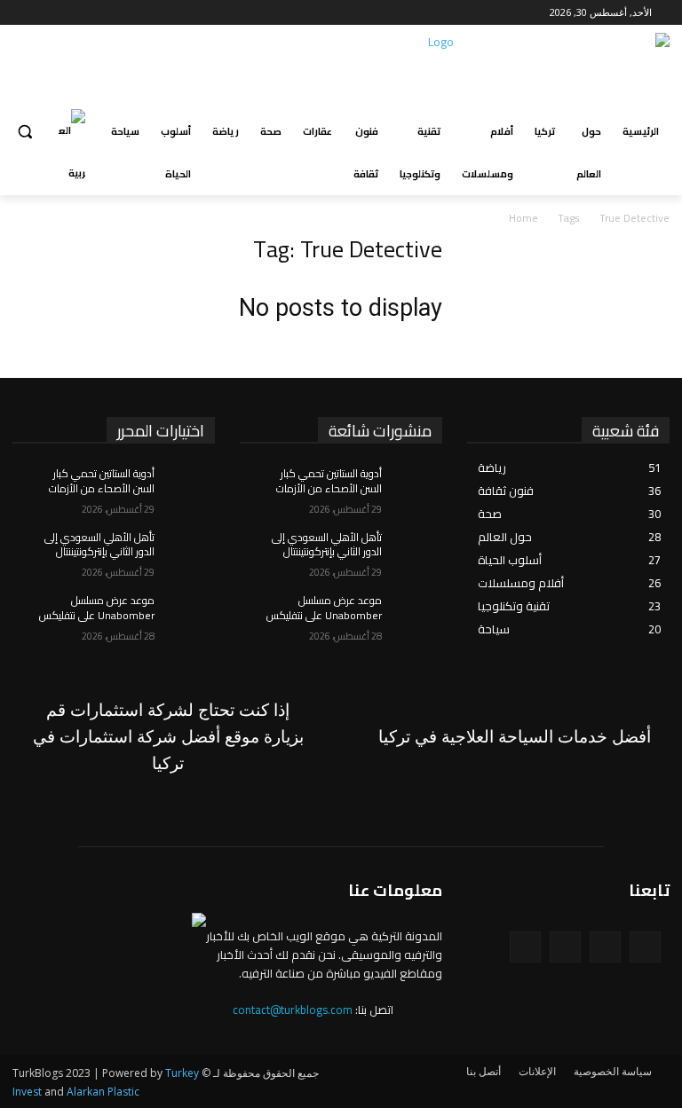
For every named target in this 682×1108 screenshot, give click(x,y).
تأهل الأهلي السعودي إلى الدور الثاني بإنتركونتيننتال (99, 544)
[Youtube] (22, 13)
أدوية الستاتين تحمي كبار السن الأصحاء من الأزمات (102, 481)
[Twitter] (43, 13)
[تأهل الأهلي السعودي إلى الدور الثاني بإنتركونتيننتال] (185, 551)
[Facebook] (92, 13)
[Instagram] (68, 13)
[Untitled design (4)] (167, 737)
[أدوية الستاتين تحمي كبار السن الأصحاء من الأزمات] (185, 488)
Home (523, 218)
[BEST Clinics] (514, 737)
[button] (24, 132)
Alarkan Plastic (103, 1091)
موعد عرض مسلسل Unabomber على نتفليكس (97, 607)
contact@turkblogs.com (293, 1009)
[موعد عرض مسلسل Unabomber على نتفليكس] (185, 614)
